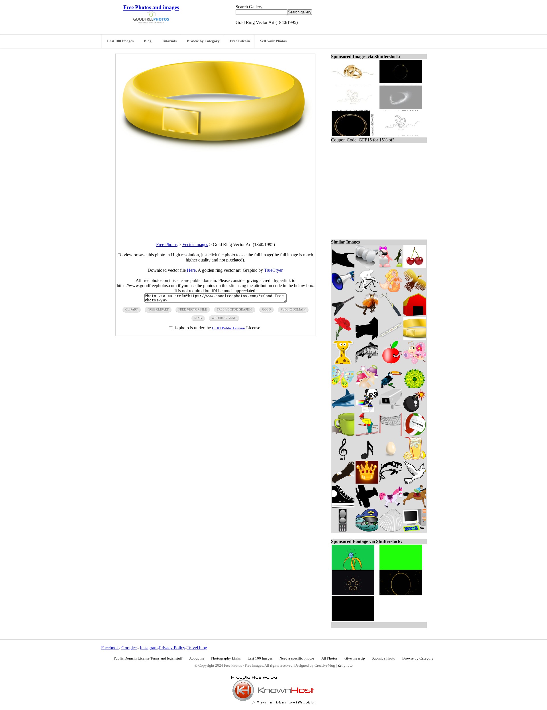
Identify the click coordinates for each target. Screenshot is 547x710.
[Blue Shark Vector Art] (343, 410)
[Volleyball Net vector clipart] (390, 434)
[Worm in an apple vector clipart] (390, 362)
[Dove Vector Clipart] (414, 482)
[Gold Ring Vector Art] (414, 338)
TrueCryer (273, 270)
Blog (148, 41)
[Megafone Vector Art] (343, 290)
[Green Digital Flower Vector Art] (414, 386)
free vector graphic (234, 309)
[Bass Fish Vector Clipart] (390, 482)
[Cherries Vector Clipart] (414, 266)
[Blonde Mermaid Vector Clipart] (390, 290)
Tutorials (169, 41)
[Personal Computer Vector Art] (414, 530)
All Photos (329, 658)
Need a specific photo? (297, 658)
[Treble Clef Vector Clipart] (343, 458)
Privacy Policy (172, 647)
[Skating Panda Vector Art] (367, 410)
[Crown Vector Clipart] (367, 482)
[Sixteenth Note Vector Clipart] (367, 458)
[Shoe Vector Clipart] (343, 506)
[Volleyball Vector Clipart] (414, 434)
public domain (293, 309)
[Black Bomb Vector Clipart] (414, 410)
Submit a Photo (383, 658)
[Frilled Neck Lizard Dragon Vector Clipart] (367, 314)
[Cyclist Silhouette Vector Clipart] (367, 290)
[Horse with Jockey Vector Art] (414, 506)
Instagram (149, 647)
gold (266, 309)
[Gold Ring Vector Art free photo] (215, 150)
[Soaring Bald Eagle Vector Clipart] (343, 482)
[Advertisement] (215, 192)
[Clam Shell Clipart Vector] (390, 530)
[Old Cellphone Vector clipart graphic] (343, 530)
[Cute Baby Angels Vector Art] (367, 386)
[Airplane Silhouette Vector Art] (367, 506)
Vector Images (195, 244)
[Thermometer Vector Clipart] (390, 338)
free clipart (158, 309)
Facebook (110, 647)
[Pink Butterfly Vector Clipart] (414, 362)
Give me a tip (354, 658)
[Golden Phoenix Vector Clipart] (414, 290)
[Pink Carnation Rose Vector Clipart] (343, 338)
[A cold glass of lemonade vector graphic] (414, 458)
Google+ (129, 647)
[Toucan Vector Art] (390, 386)
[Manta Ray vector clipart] (343, 266)
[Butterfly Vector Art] (343, 386)
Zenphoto (345, 666)
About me (196, 658)
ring (198, 318)
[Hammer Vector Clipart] (390, 314)
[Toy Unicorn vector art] (390, 506)
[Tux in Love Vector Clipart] (390, 266)
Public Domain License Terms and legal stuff (148, 658)
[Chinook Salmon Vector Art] (367, 362)
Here (191, 270)
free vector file (192, 309)
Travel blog (197, 647)
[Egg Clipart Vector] (390, 458)
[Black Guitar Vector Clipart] (343, 314)
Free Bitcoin (240, 41)
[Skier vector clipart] (367, 434)
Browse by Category (203, 41)
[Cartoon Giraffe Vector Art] (343, 362)
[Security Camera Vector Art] (390, 410)
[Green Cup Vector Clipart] (343, 434)
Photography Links (226, 658)
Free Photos (166, 244)
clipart (131, 309)
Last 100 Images (120, 41)
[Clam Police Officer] (367, 530)
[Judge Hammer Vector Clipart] (367, 266)
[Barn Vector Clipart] (414, 314)
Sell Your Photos (273, 41)
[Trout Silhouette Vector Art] (367, 338)
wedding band (224, 318)
